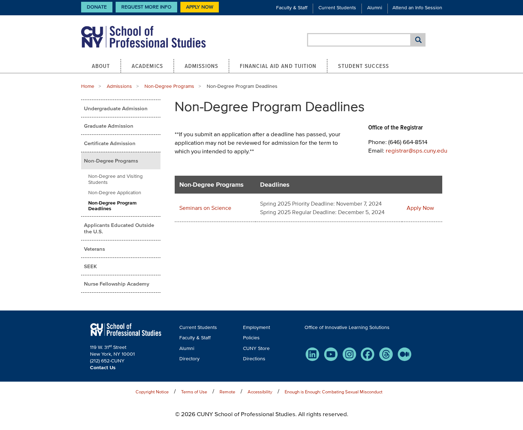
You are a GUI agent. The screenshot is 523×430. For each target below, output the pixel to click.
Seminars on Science (205, 208)
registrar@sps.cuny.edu (416, 150)
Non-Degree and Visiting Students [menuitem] (115, 179)
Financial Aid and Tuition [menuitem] (278, 66)
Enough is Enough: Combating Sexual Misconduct (333, 391)
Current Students (337, 7)
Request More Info (146, 7)
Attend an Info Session (417, 7)
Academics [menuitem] (147, 66)
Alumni (374, 7)
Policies (251, 337)
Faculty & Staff (291, 7)
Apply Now (199, 7)
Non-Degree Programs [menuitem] (111, 161)
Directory (189, 358)
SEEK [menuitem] (90, 266)
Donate (97, 7)
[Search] (418, 40)
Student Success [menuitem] (363, 66)
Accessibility (260, 391)
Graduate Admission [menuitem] (108, 126)
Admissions (119, 86)
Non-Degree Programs (169, 86)
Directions (254, 358)
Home (87, 86)
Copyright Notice (152, 391)
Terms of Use (194, 391)
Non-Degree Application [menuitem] (114, 192)
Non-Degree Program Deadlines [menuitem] (112, 206)
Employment (256, 327)
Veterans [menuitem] (94, 249)
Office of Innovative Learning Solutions (347, 327)
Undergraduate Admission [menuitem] (116, 108)
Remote (227, 391)
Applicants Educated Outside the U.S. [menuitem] (119, 228)
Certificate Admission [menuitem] (110, 143)
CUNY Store (256, 348)
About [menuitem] (101, 66)
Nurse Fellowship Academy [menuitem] (116, 284)
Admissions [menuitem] (201, 66)
